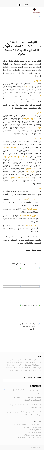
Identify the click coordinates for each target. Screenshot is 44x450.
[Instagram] (20, 1)
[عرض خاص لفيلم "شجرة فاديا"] (31, 313)
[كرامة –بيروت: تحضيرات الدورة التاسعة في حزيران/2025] (31, 332)
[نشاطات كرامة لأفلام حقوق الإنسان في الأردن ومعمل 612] (12, 313)
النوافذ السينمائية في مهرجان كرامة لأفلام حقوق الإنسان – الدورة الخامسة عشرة (22, 48)
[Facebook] (26, 1)
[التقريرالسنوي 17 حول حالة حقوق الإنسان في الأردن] (31, 276)
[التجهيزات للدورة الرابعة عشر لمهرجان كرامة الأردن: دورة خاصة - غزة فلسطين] (12, 294)
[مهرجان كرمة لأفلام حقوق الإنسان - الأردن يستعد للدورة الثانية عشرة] (31, 294)
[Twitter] (23, 1)
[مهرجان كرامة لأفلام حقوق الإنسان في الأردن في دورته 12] (12, 276)
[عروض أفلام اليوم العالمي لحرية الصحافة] (12, 332)
